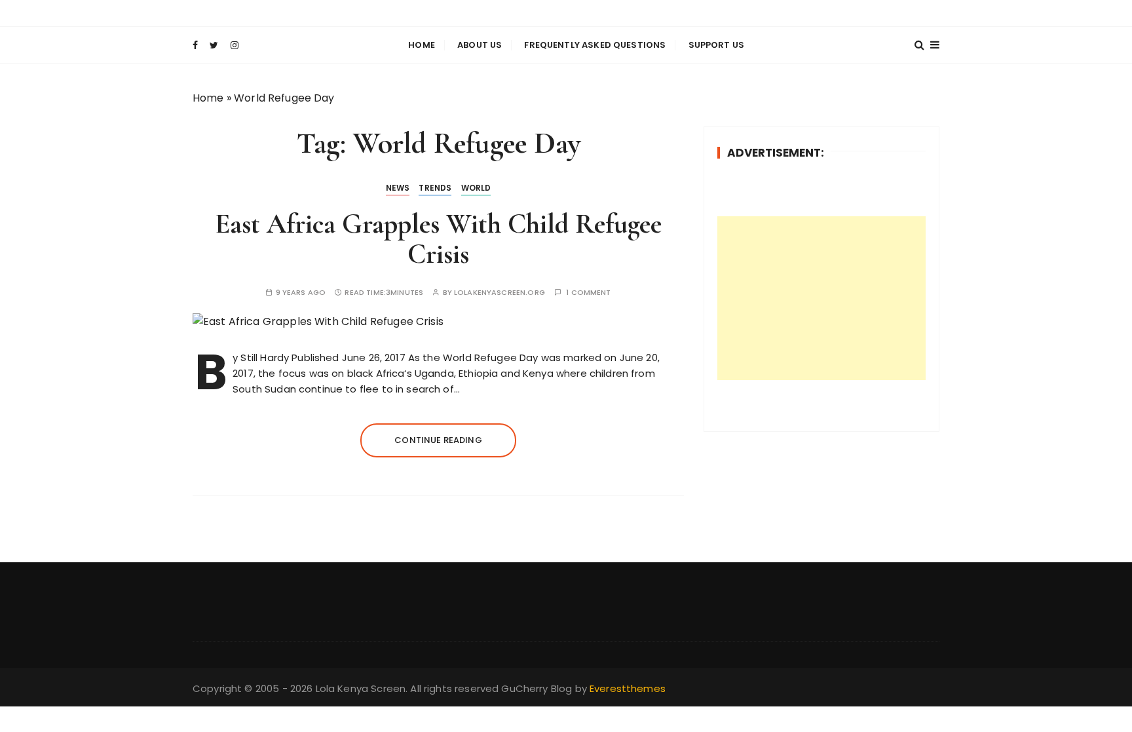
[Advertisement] (821, 298)
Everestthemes (628, 688)
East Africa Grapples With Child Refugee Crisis (438, 239)
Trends (435, 187)
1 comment (588, 292)
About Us (479, 45)
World (476, 187)
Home (421, 45)
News (398, 187)
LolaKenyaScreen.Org (499, 292)
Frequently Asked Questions (595, 45)
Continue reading (437, 440)
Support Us (717, 45)
